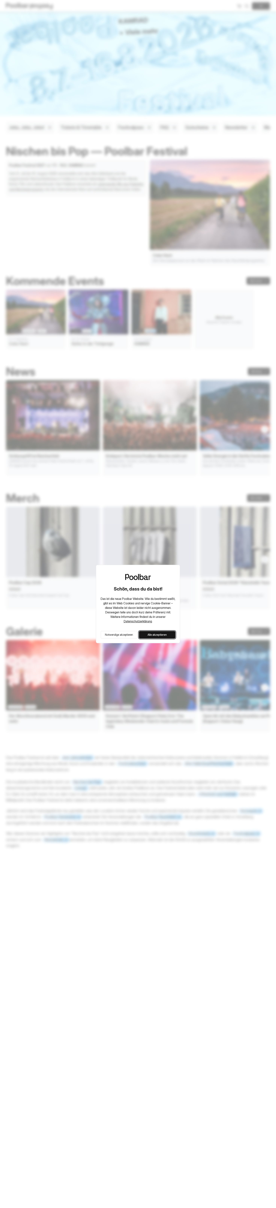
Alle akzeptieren (157, 634)
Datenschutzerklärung (138, 621)
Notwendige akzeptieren (119, 634)
